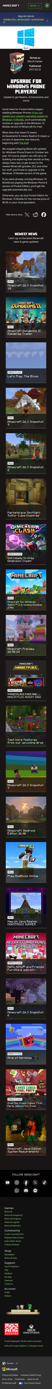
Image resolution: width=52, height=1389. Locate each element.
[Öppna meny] (47, 6)
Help (6, 1270)
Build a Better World (12, 1241)
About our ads (33, 1379)
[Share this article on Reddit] (35, 214)
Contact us (8, 1284)
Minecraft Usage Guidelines (15, 1346)
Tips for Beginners (11, 1266)
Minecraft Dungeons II (13, 1215)
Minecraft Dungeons (12, 1218)
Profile (7, 1292)
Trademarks (20, 1379)
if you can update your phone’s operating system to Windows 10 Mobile (25, 116)
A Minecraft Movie (11, 1244)
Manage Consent (36, 1346)
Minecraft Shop (10, 1258)
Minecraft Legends (11, 1222)
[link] (7, 1182)
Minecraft (8, 1211)
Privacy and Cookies (10, 1375)
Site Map (8, 1277)
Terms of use (7, 1379)
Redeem (7, 1296)
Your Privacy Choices (32, 1383)
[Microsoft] (9, 1369)
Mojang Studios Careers (14, 1237)
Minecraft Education (12, 1225)
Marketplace (9, 1254)
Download (8, 1280)
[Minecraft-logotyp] (12, 5)
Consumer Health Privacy (31, 1375)
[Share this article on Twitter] (27, 214)
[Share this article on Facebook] (43, 214)
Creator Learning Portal (13, 1234)
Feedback (8, 1273)
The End (23, 143)
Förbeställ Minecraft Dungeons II (23, 20)
